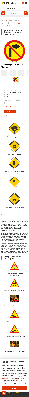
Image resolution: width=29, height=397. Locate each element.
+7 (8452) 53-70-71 (10, 8)
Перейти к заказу (10, 115)
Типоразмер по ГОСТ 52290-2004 (12, 100)
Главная (3, 20)
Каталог (10, 20)
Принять (14, 388)
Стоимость (6, 104)
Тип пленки (7, 86)
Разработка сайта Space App (15, 392)
